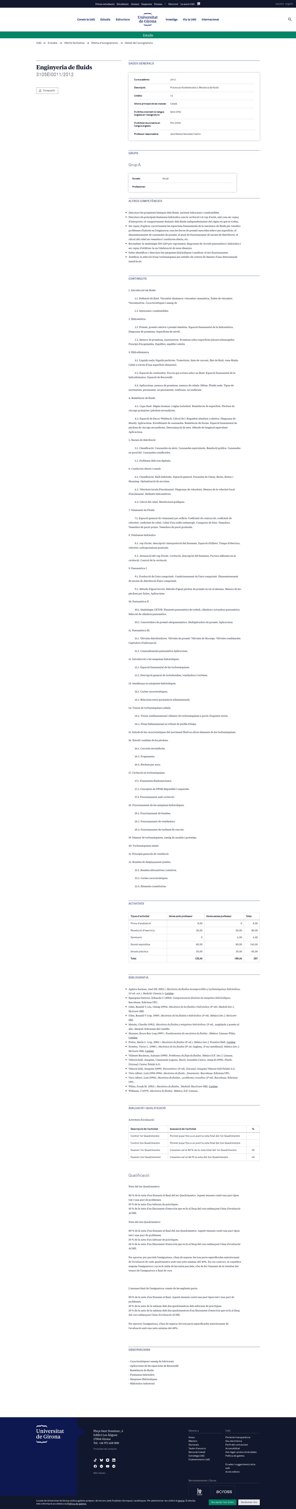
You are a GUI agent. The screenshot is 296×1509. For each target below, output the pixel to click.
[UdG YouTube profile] (107, 1466)
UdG (38, 43)
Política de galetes (235, 1456)
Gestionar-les (249, 1502)
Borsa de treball (197, 1452)
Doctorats (194, 1445)
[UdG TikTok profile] (95, 1460)
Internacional (210, 19)
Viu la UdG (189, 19)
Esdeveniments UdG (199, 1459)
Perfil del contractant (236, 1445)
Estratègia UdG (196, 1456)
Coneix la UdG (86, 19)
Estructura (123, 19)
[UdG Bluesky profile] (101, 1460)
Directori (173, 4)
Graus (192, 1437)
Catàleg (169, 993)
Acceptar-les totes (222, 1502)
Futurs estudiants (105, 4)
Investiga (171, 19)
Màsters (193, 1441)
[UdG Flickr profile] (101, 1466)
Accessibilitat (232, 1448)
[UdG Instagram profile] (107, 1460)
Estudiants (123, 4)
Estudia (105, 19)
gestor (181, 1501)
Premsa (158, 4)
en (289, 4)
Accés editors (232, 1472)
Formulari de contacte (105, 1449)
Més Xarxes (99, 1473)
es (279, 4)
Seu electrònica (233, 1441)
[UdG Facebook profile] (95, 1466)
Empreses (146, 4)
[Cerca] (290, 19)
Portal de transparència (237, 1437)
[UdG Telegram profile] (114, 1466)
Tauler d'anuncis (197, 1448)
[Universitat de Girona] (50, 1435)
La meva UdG (188, 4)
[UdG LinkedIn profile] (114, 1460)
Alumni (135, 4)
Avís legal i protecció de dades (241, 1452)
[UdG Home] (148, 20)
